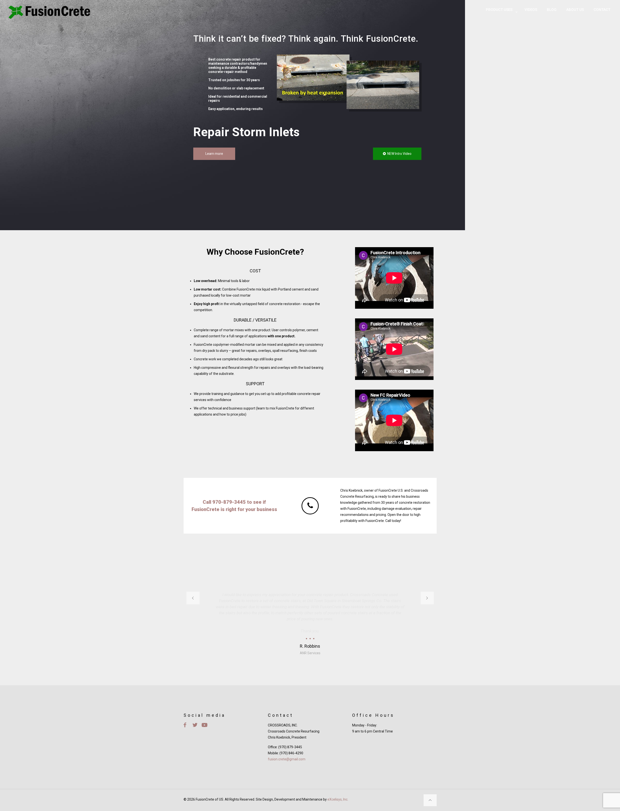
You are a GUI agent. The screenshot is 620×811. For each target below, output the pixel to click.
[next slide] (427, 598)
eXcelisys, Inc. (337, 799)
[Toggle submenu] (500, 21)
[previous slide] (193, 598)
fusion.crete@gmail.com (286, 759)
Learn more (214, 154)
